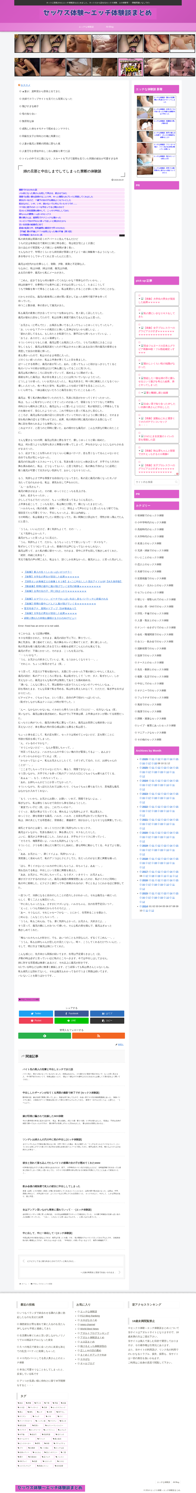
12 (143, 776)
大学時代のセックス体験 (150, 536)
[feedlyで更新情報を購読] (44, 1036)
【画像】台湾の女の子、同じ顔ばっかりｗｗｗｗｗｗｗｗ (55, 591)
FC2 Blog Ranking (90, 1315)
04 (171, 759)
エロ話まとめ (87, 1341)
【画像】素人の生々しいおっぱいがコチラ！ (48, 572)
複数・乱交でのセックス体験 (153, 676)
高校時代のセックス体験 (150, 529)
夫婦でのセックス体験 (149, 571)
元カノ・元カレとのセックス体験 (155, 585)
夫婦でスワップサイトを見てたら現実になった (47, 98)
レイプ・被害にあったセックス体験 (156, 725)
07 (149, 763)
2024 (145, 780)
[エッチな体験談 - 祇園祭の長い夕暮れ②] (145, 124)
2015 (145, 893)
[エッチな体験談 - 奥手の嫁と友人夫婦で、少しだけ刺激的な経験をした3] (145, 136)
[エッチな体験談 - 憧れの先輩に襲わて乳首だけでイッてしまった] (145, 101)
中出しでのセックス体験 (30, 999)
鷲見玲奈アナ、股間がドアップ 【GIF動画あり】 (50, 608)
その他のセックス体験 (149, 739)
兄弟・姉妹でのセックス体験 (153, 550)
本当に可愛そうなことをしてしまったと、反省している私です (41, 1371)
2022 (145, 806)
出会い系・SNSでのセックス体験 (155, 606)
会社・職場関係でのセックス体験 (155, 634)
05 (177, 759)
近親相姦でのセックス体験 (151, 578)
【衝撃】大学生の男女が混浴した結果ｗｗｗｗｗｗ (51, 576)
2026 (145, 759)
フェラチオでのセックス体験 (153, 697)
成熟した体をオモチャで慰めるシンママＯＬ (46, 128)
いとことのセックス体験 (150, 557)
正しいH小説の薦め (90, 1350)
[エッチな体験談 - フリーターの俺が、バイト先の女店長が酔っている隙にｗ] (145, 148)
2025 (145, 767)
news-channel (87, 1324)
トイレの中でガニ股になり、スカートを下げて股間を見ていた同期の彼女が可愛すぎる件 (70, 158)
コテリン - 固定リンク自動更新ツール (16, 36)
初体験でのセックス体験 (150, 515)
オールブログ (87, 1363)
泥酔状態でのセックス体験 (151, 648)
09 (161, 772)
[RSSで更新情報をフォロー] (98, 1036)
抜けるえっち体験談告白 (93, 1346)
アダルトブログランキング (94, 1333)
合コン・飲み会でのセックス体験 (155, 641)
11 (173, 772)
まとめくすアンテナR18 (93, 1355)
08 (155, 763)
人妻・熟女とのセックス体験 (153, 620)
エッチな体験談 (88, 1311)
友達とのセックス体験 (149, 543)
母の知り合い (29, 113)
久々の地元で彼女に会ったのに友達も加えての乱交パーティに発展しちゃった (41, 1349)
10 (167, 772)
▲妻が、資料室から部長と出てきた (41, 91)
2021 (145, 819)
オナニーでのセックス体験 (151, 690)
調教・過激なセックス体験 (151, 718)
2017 (145, 871)
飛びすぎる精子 (30, 106)
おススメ (25, 85)
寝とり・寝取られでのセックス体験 (156, 599)
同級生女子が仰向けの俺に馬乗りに (41, 136)
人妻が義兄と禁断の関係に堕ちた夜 (41, 143)
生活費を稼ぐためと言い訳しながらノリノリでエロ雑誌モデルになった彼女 (41, 1337)
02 (159, 759)
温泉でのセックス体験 (149, 655)
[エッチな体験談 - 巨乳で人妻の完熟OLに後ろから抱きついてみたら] (145, 171)
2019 (145, 845)
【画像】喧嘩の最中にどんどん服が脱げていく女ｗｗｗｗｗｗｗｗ (60, 603)
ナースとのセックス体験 (150, 662)
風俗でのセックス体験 (149, 704)
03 (165, 759)
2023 (145, 793)
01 (153, 759)
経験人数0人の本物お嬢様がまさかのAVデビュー (50, 618)
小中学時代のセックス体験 (151, 522)
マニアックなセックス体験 (151, 732)
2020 (145, 832)
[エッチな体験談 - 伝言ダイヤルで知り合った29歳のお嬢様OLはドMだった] (145, 113)
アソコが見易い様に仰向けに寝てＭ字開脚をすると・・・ (41, 1382)
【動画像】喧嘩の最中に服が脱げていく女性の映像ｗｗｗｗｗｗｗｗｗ (62, 586)
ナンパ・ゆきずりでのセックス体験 (156, 627)
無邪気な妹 (28, 121)
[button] (176, 481)
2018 (145, 858)
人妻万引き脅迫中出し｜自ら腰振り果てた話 (46, 151)
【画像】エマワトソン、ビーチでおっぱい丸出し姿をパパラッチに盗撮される (66, 599)
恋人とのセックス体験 (149, 564)
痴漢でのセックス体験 (149, 711)
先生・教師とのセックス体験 (153, 669)
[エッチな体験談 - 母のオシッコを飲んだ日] (145, 160)
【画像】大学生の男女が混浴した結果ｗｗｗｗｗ (50, 613)
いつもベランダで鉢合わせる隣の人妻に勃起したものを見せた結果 (41, 1315)
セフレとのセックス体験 (150, 592)
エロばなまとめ (88, 1320)
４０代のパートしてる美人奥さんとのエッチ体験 (41, 1360)
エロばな (85, 1359)
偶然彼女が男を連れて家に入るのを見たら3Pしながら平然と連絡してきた (41, 1326)
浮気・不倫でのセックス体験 (153, 613)
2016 (145, 880)
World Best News (89, 1328)
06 (143, 763)
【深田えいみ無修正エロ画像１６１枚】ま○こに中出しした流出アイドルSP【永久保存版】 (73, 581)
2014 (145, 906)
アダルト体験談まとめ (92, 1337)
